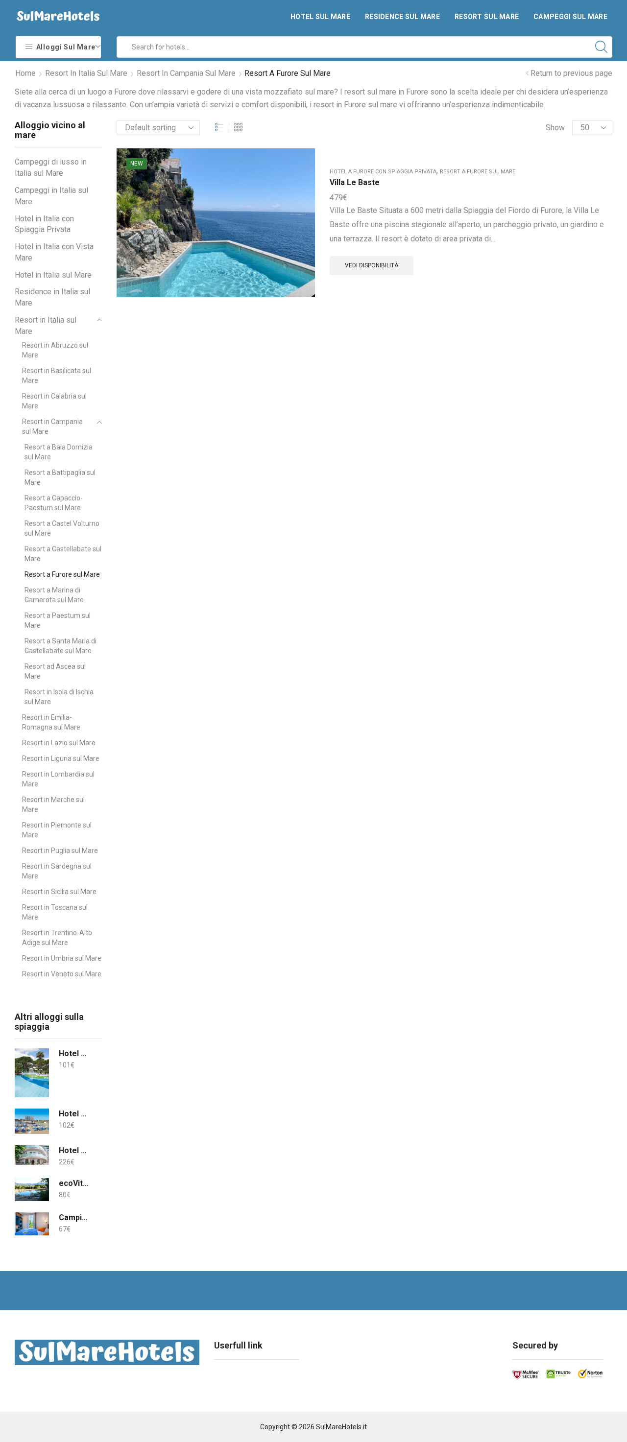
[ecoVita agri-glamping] (32, 1189)
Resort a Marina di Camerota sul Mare (54, 595)
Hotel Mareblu (74, 1113)
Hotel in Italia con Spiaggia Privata (44, 224)
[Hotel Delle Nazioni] (32, 1072)
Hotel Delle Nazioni (74, 1053)
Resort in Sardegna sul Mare (57, 871)
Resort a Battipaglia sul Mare (60, 477)
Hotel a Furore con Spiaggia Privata (383, 171)
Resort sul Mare (487, 17)
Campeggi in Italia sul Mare (51, 196)
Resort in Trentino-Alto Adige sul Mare (57, 937)
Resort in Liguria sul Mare (60, 758)
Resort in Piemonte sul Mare (57, 830)
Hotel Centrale (74, 1150)
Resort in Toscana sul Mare (55, 912)
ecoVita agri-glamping (74, 1183)
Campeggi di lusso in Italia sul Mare (51, 167)
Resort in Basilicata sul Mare (56, 375)
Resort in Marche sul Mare (53, 804)
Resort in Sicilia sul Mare (59, 892)
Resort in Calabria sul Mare (54, 401)
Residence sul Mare (402, 17)
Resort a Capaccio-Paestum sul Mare (53, 503)
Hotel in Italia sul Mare (53, 275)
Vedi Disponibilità (371, 265)
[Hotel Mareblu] (32, 1121)
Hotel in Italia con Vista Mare (54, 252)
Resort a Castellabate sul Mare (62, 554)
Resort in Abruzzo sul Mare (55, 350)
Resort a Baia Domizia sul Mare (58, 452)
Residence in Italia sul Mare (52, 297)
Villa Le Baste (355, 182)
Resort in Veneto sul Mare (61, 974)
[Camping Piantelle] (32, 1223)
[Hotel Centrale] (32, 1155)
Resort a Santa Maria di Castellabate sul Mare (60, 646)
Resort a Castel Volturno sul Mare (61, 528)
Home (25, 73)
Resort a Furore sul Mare (477, 171)
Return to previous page (571, 73)
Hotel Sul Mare (320, 17)
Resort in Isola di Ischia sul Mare (59, 697)
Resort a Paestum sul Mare (57, 620)
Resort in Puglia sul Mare (60, 850)
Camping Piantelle (74, 1217)
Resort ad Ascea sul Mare (55, 671)
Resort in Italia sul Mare (86, 73)
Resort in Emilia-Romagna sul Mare (51, 722)
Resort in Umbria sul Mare (61, 958)
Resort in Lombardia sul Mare (58, 779)
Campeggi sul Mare (570, 17)
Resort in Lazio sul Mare (59, 743)
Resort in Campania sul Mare (186, 73)
